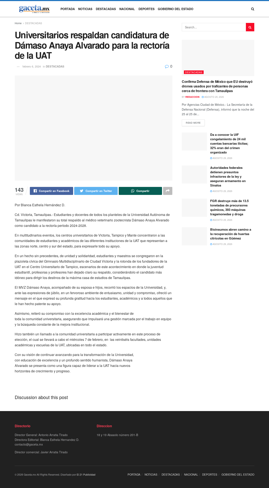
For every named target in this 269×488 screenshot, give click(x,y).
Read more (193, 122)
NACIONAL (127, 9)
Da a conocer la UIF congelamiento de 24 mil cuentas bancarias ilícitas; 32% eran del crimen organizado (229, 143)
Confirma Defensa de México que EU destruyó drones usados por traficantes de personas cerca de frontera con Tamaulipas (217, 86)
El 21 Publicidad (86, 474)
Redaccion (192, 96)
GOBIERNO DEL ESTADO (175, 9)
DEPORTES (146, 9)
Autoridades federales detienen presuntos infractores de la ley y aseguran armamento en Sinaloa (228, 176)
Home (18, 23)
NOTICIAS (85, 9)
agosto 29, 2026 (214, 96)
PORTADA (68, 9)
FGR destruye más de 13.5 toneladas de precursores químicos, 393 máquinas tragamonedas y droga (229, 207)
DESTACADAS (106, 9)
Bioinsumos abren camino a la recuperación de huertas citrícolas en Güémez (230, 234)
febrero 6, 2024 (31, 66)
